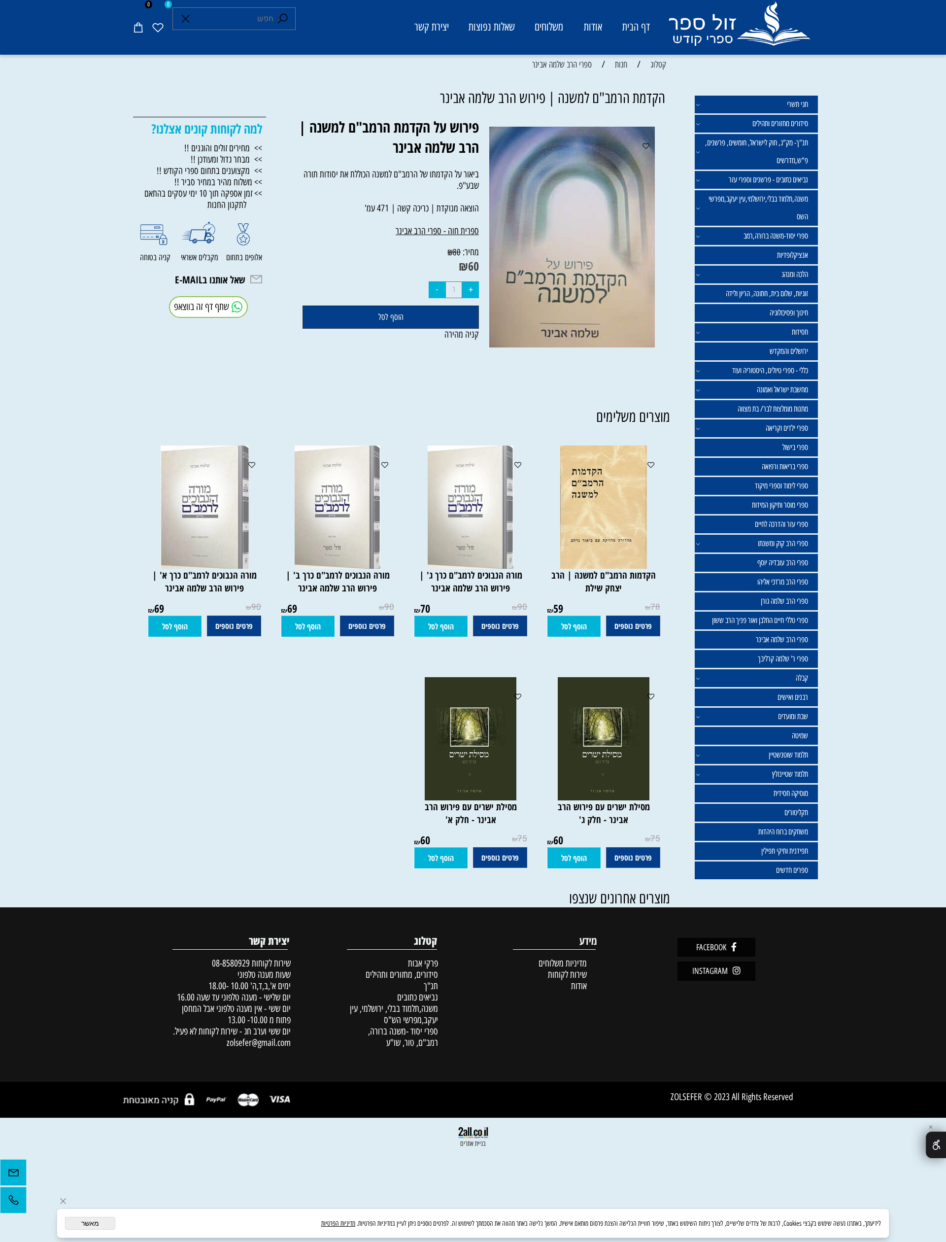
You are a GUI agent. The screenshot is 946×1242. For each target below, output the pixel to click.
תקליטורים (796, 812)
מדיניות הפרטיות (338, 1223)
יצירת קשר (431, 27)
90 (522, 607)
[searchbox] (234, 18)
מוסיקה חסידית (791, 793)
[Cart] (138, 27)
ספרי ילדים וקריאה (787, 428)
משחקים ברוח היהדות (783, 831)
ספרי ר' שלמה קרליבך (783, 658)
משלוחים (549, 27)
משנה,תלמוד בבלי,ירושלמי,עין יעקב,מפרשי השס (758, 207)
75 (655, 838)
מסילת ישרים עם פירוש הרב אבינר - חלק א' (471, 813)
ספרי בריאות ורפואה (785, 466)
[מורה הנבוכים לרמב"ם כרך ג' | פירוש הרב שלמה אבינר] (470, 565)
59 (558, 608)
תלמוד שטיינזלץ (790, 774)
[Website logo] (739, 28)
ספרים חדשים (792, 870)
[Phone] (13, 1202)
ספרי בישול (795, 447)
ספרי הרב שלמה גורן (784, 601)
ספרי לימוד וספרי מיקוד (781, 485)
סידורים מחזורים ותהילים (780, 123)
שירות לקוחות (567, 974)
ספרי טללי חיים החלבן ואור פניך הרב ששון (760, 620)
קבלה (802, 678)
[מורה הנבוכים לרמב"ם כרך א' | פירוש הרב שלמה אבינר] (205, 565)
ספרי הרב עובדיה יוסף (782, 562)
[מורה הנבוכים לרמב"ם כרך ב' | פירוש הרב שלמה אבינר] (337, 565)
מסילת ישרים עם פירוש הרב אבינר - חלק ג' (604, 813)
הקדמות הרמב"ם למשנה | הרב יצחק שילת (603, 581)
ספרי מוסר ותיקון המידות (780, 505)
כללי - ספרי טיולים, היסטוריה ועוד (770, 370)
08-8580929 (231, 963)
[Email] (13, 1175)
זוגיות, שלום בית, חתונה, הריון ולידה (767, 293)
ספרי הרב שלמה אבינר (782, 639)
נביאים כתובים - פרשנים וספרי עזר (768, 179)
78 (655, 607)
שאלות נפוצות (492, 27)
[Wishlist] (158, 27)
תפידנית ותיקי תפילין (784, 851)
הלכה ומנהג (794, 274)
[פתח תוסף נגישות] (936, 1145)
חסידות (800, 332)
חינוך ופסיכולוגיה (789, 312)
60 (473, 266)
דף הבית (636, 27)
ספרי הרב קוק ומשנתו (783, 543)
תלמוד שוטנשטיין (788, 754)
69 (292, 608)
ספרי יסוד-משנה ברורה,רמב (775, 236)
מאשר (90, 1223)
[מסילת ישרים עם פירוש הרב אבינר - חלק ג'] (603, 797)
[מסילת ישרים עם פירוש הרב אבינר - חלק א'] (470, 797)
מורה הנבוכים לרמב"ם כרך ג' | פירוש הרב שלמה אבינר (470, 581)
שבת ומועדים (793, 716)
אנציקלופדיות (792, 255)
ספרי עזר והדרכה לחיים (781, 524)
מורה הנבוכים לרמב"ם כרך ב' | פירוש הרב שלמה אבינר (338, 581)
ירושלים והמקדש (789, 351)
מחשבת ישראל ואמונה (782, 389)
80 (457, 252)
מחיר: (470, 252)
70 (425, 608)
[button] (574, 626)
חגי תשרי (797, 104)
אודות (593, 27)
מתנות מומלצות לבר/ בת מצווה (773, 409)
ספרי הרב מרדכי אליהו (782, 581)
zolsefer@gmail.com (257, 1042)
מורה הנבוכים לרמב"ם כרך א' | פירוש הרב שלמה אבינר (204, 581)
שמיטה (800, 735)
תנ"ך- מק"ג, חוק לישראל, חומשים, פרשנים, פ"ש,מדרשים (756, 151)
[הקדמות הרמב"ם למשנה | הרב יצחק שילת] (603, 565)
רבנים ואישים (792, 697)
